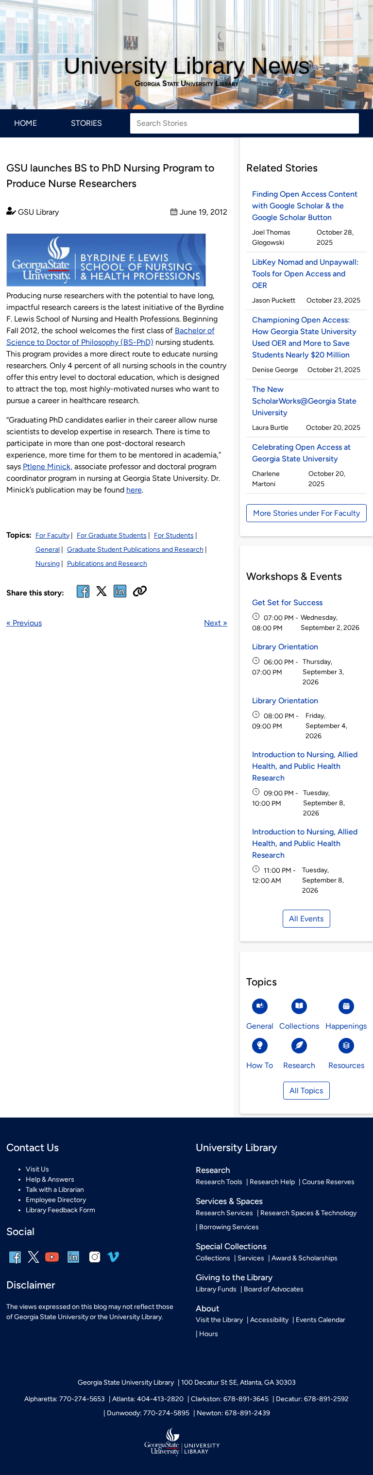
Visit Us (37, 1169)
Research (213, 1170)
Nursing (47, 563)
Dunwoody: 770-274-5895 (148, 1413)
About (208, 1308)
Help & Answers (50, 1179)
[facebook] (83, 597)
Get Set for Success (287, 602)
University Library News (187, 66)
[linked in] (120, 597)
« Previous (24, 622)
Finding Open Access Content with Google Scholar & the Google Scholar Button (304, 205)
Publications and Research (107, 563)
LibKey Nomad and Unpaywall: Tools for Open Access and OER (305, 273)
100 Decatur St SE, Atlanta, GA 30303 (238, 1382)
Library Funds (216, 1289)
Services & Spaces (229, 1201)
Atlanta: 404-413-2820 (148, 1399)
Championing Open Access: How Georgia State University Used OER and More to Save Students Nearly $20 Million (304, 337)
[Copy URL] (140, 592)
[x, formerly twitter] (101, 594)
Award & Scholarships (304, 1258)
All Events (306, 918)
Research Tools (219, 1182)
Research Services (224, 1213)
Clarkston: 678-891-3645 (230, 1399)
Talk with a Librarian (55, 1190)
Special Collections (231, 1246)
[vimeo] (113, 1260)
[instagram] (94, 1263)
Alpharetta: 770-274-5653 (64, 1399)
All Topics (306, 1090)
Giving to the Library (234, 1277)
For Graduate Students (112, 535)
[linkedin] (73, 1263)
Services (250, 1258)
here (134, 489)
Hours (208, 1334)
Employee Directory (56, 1200)
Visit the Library (219, 1320)
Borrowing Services (229, 1227)
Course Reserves (328, 1182)
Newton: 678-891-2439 (233, 1413)
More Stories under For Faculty (306, 513)
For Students (174, 535)
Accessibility (269, 1320)
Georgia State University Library (186, 83)
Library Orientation (285, 646)
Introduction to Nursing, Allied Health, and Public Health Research (304, 766)
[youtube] (52, 1263)
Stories (86, 123)
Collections (213, 1258)
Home (25, 123)
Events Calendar (320, 1320)
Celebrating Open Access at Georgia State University (301, 452)
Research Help (272, 1182)
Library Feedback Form (60, 1210)
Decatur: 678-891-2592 (312, 1399)
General (47, 549)
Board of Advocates (274, 1289)
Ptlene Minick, (47, 466)
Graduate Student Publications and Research (135, 549)
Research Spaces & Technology (308, 1213)
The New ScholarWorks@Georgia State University (304, 401)
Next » (215, 622)
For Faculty (52, 535)
